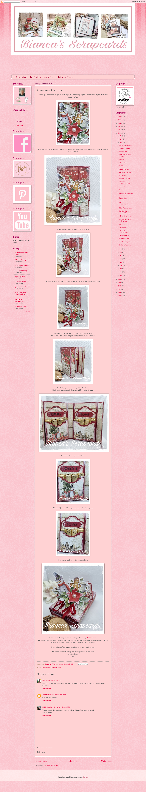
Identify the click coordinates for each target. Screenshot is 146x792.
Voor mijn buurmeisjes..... (124, 231)
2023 (119, 126)
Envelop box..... (123, 151)
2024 (119, 123)
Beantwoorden (46, 688)
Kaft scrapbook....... (125, 245)
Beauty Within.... (124, 169)
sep (121, 249)
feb (121, 272)
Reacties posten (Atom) (51, 765)
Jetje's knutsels (20, 276)
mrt (121, 269)
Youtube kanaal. (92, 638)
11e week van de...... (125, 235)
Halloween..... (123, 175)
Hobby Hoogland (47, 707)
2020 (119, 279)
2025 (119, 120)
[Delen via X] (83, 664)
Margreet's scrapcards (22, 260)
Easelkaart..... (123, 190)
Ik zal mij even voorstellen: (42, 77)
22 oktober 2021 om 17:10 (62, 695)
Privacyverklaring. (66, 77)
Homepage (74, 760)
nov (121, 139)
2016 (119, 292)
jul (121, 255)
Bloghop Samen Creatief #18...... (124, 212)
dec (121, 136)
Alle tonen (28, 311)
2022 (119, 130)
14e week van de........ (125, 163)
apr (121, 265)
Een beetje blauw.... (125, 238)
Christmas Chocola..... (125, 172)
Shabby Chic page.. (125, 148)
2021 (119, 133)
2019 (119, 283)
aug (121, 252)
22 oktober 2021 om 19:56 (62, 707)
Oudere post (106, 760)
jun (121, 259)
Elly (43, 680)
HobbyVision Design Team (21, 253)
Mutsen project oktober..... (123, 204)
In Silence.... (123, 166)
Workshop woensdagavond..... (125, 183)
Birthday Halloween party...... (125, 155)
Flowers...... (122, 224)
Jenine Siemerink (21, 281)
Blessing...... (122, 160)
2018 (119, 286)
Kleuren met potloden (22, 265)
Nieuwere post (41, 760)
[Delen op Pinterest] (87, 664)
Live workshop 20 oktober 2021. (51, 667)
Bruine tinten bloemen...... (123, 199)
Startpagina (21, 77)
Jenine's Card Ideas (21, 287)
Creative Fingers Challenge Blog (20, 293)
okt (121, 142)
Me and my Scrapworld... (19, 300)
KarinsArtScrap (20, 307)
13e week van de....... (125, 187)
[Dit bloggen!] (81, 664)
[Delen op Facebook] (85, 664)
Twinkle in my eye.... (125, 242)
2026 (119, 117)
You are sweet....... (124, 227)
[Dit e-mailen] (79, 664)
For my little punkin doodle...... (125, 220)
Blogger (85, 777)
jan (121, 275)
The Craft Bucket (48, 695)
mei (121, 262)
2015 (119, 296)
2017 (119, 289)
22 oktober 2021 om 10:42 (53, 680)
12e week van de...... (125, 216)
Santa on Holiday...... (125, 179)
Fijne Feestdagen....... (125, 208)
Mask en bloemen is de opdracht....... (126, 194)
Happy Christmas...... (125, 145)
